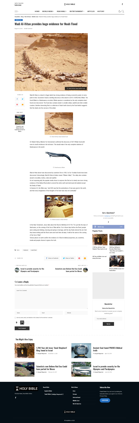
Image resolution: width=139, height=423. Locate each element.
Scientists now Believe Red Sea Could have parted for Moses (20, 128)
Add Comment (29, 28)
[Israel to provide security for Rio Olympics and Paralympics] (81, 369)
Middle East (19, 20)
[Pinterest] (17, 104)
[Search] (122, 11)
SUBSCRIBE (105, 400)
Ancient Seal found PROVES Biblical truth (107, 349)
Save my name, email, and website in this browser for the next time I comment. (35, 317)
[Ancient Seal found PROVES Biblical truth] (81, 350)
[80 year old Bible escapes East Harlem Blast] (116, 261)
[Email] (22, 104)
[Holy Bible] (69, 4)
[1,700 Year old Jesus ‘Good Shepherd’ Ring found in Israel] (99, 239)
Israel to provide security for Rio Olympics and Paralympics (106, 368)
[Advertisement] (108, 285)
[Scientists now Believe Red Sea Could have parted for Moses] (20, 120)
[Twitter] (22, 99)
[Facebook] (17, 99)
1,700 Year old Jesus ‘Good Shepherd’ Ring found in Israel (51, 349)
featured (26, 250)
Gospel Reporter (42, 353)
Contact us (107, 216)
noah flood (33, 250)
